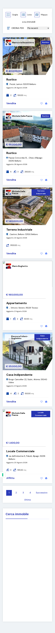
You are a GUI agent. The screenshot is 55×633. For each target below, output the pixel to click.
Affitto (10, 478)
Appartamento (16, 303)
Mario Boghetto (20, 266)
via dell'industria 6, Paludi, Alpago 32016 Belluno (27, 457)
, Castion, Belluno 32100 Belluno (23, 234)
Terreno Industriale (41, 192)
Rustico (45, 42)
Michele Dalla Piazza (22, 116)
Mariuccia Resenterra (23, 42)
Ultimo (27, 499)
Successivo (41, 492)
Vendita (11, 103)
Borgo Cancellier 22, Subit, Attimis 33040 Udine (28, 381)
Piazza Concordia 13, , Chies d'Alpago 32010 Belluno (25, 159)
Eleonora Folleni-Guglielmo (19, 337)
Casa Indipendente (42, 337)
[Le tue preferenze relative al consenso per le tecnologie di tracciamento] (2, 474)
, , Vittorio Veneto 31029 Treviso (23, 307)
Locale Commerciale (41, 414)
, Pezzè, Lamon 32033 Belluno (22, 84)
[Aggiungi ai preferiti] (41, 103)
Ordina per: (17, 28)
